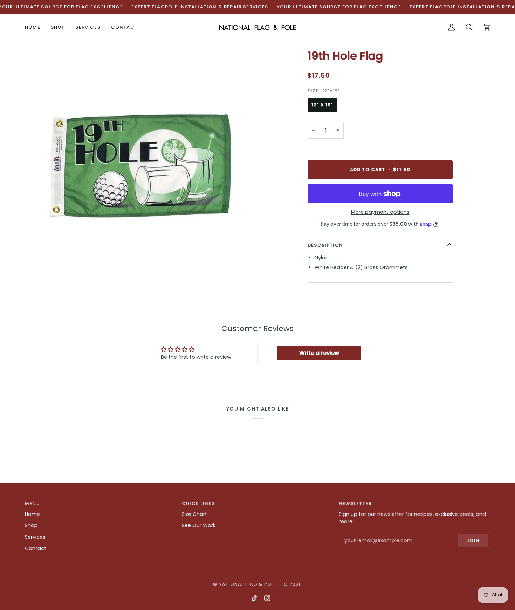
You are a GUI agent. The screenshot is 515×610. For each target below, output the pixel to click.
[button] (58, 27)
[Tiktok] (254, 598)
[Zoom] (141, 165)
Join (473, 540)
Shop (31, 525)
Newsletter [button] (355, 503)
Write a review (319, 353)
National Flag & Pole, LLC (253, 584)
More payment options (380, 212)
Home (32, 514)
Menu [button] (32, 503)
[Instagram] (267, 598)
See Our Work (198, 525)
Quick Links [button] (198, 503)
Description (325, 245)
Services (35, 536)
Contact (35, 548)
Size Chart (194, 514)
